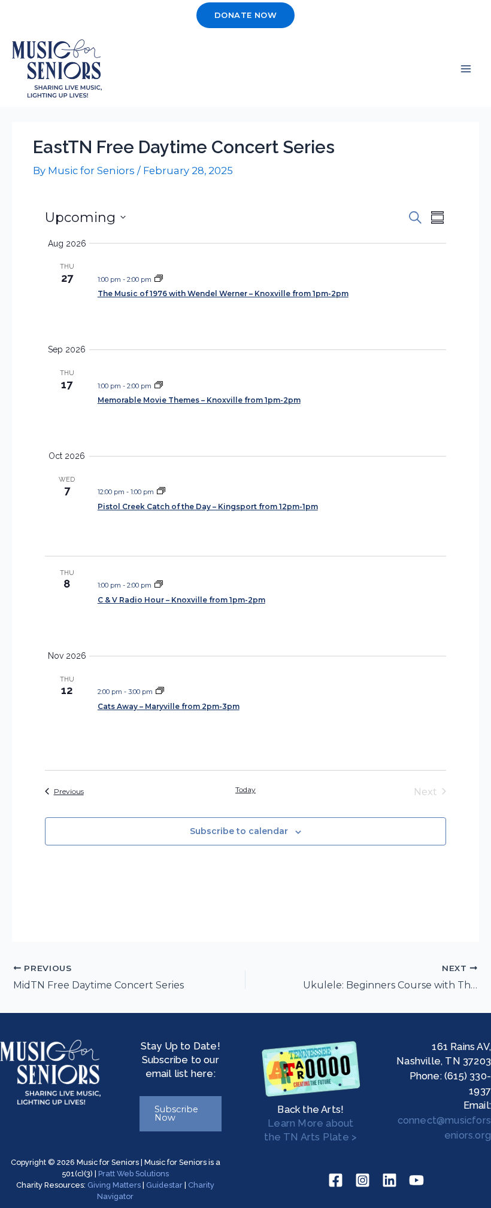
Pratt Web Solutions (133, 1173)
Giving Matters (114, 1184)
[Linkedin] (389, 1180)
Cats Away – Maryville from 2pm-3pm (169, 706)
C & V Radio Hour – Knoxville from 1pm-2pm (181, 599)
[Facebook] (335, 1180)
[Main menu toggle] (465, 68)
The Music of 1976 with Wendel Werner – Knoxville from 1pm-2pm (223, 293)
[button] (245, 15)
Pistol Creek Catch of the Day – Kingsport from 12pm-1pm (208, 506)
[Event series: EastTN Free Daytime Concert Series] (158, 279)
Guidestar (164, 1184)
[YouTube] (416, 1180)
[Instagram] (362, 1180)
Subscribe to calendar (239, 831)
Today (245, 789)
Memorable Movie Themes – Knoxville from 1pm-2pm (199, 399)
